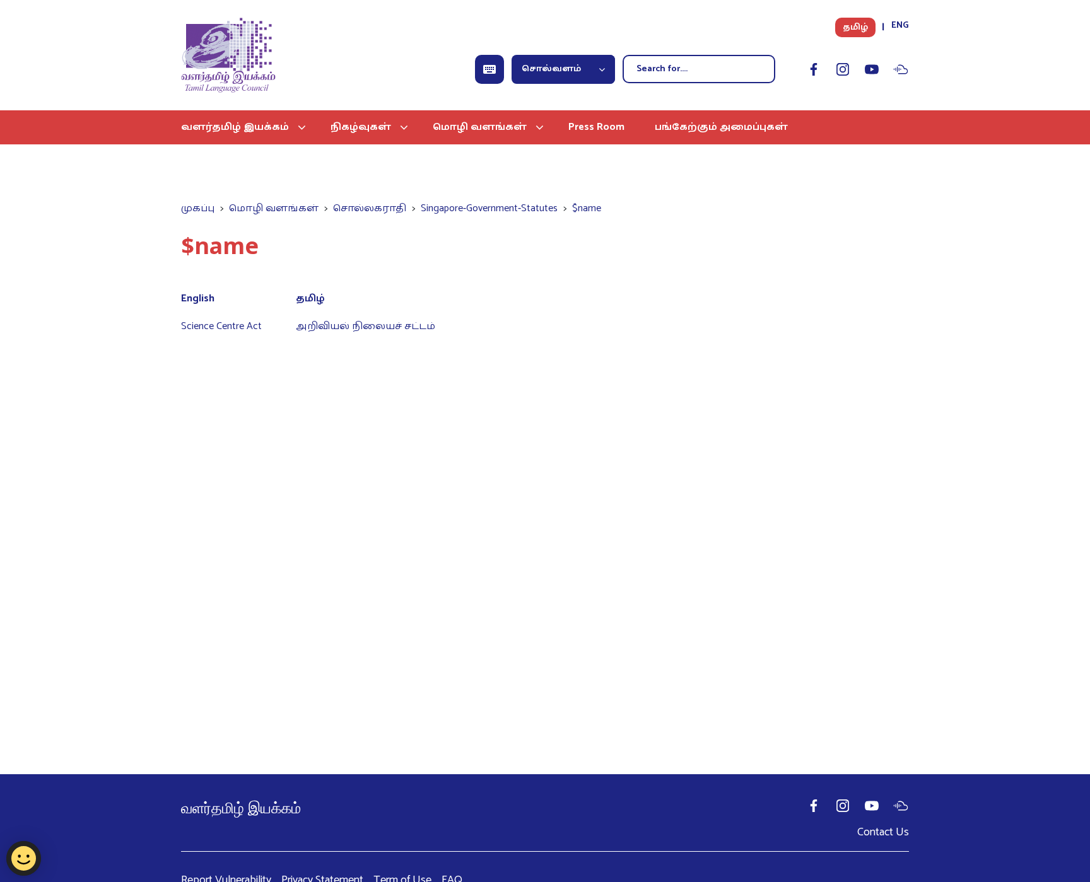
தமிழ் (855, 27)
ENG (900, 25)
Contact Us (883, 832)
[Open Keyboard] (489, 69)
